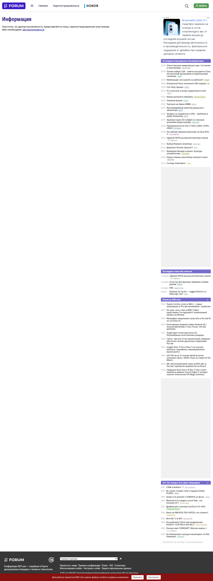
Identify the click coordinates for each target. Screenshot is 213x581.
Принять (137, 577)
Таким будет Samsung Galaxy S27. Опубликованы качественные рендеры (185, 334)
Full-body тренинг (175, 87)
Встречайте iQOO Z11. (195, 20)
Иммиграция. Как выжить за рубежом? (185, 80)
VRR (171, 288)
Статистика (119, 565)
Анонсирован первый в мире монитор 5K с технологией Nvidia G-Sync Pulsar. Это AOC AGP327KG (187, 326)
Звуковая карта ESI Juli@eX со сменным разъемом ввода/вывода (185, 121)
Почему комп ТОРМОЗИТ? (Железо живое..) (186, 528)
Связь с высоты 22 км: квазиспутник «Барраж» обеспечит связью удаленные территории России (189, 341)
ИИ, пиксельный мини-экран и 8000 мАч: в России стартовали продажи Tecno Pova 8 (187, 365)
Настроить (153, 577)
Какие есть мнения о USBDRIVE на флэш (185, 497)
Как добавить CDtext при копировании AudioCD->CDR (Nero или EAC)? (184, 523)
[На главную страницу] (13, 6)
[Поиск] (187, 6)
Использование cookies (71, 568)
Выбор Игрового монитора (179, 144)
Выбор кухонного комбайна (180, 97)
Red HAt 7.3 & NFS (174, 518)
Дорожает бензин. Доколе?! (180, 147)
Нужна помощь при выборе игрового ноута (187, 157)
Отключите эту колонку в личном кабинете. (183, 542)
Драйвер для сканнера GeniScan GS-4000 (185, 506)
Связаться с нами (68, 565)
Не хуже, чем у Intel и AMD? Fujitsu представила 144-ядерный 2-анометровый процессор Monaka (187, 312)
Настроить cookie (92, 568)
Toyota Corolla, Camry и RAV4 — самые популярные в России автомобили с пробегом (188, 305)
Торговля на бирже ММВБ (179, 104)
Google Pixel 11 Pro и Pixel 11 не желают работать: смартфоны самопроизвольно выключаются (186, 349)
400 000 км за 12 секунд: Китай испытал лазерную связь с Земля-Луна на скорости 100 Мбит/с (189, 357)
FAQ (111, 565)
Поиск (105, 565)
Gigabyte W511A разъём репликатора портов (187, 138)
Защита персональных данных (116, 568)
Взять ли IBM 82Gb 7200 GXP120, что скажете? (187, 512)
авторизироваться (33, 29)
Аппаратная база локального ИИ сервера (186, 83)
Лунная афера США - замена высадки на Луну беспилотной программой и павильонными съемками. (189, 73)
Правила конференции (89, 565)
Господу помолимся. (176, 163)
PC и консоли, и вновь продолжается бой (186, 91)
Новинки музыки (174, 100)
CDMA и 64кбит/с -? (175, 487)
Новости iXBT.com (172, 299)
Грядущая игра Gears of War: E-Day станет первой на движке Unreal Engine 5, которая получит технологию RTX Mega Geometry (187, 372)
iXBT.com (65, 573)
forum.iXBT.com (122, 573)
